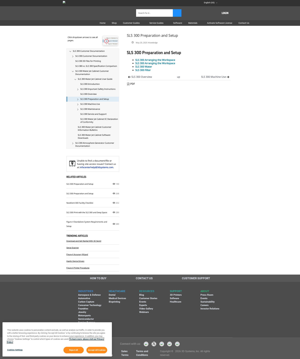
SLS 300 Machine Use (213, 76)
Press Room (206, 294)
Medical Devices (117, 298)
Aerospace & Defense (89, 294)
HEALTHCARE (117, 291)
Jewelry (82, 312)
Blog (141, 294)
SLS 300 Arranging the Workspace (155, 60)
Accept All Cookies (96, 350)
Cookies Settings (15, 350)
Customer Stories (148, 298)
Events (142, 301)
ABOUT (204, 291)
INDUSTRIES (85, 291)
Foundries (83, 308)
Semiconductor (86, 319)
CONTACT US (144, 278)
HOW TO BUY (98, 278)
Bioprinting (114, 301)
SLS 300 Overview (141, 76)
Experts (143, 305)
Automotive (84, 298)
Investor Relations (209, 308)
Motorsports (84, 315)
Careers (204, 305)
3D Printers (176, 294)
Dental (112, 294)
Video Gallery (146, 308)
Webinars (144, 312)
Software (174, 298)
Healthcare (175, 301)
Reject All (73, 350)
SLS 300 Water (143, 66)
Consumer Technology (89, 305)
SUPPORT (176, 291)
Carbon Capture (86, 301)
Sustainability (207, 301)
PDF (132, 83)
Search (177, 13)
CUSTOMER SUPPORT (196, 278)
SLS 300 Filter (143, 70)
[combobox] (155, 13)
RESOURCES (146, 291)
